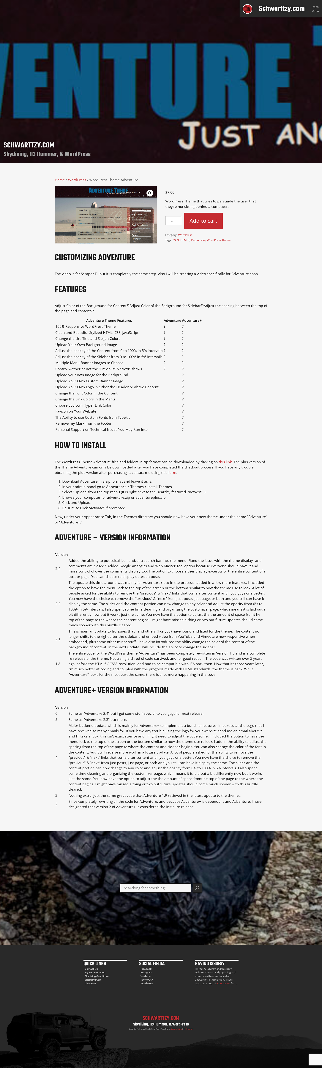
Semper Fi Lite (176, 1029)
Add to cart (203, 220)
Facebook (146, 969)
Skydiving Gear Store (97, 976)
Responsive (198, 240)
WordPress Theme (219, 240)
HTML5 (185, 240)
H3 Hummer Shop (95, 972)
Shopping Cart (93, 979)
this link (225, 462)
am (150, 972)
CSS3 (176, 240)
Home (60, 179)
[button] (149, 193)
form (172, 472)
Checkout (90, 983)
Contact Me (91, 969)
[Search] (197, 888)
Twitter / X (147, 979)
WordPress (77, 179)
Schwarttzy (189, 1029)
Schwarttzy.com (282, 9)
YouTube (146, 976)
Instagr (145, 972)
